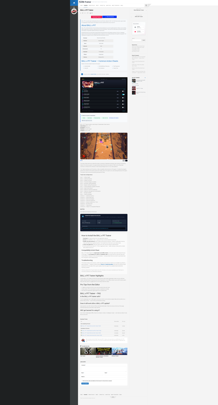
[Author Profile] (74, 11)
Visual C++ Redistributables (107, 264)
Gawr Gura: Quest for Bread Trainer (138, 46)
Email (106, 372)
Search (133, 38)
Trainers (86, 5)
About (97, 5)
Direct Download (110, 16)
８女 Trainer (82, 355)
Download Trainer (97, 17)
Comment (83, 365)
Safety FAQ (108, 5)
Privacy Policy (92, 5)
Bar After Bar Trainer (135, 51)
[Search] (146, 5)
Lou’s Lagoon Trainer (136, 48)
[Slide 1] (81, 160)
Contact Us (102, 5)
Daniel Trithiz (93, 74)
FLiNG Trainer (85, 2)
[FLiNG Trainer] (74, 3)
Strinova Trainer (115, 355)
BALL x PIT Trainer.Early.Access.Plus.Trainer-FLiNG (91, 330)
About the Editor (115, 5)
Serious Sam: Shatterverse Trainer (138, 47)
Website (82, 376)
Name (82, 372)
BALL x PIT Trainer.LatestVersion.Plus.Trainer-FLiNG (92, 335)
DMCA (122, 5)
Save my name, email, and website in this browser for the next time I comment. (97, 380)
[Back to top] (113, 397)
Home (81, 5)
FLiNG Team (134, 56)
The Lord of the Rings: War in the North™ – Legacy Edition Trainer (138, 58)
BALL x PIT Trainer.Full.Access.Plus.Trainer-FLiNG (91, 325)
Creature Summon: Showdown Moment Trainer (102, 356)
